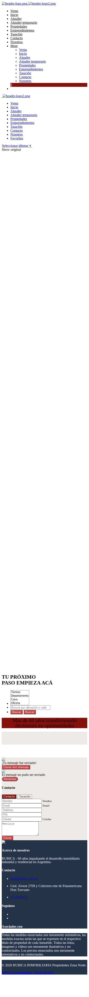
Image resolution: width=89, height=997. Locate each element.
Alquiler (16, 19)
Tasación (16, 34)
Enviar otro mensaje (16, 767)
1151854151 (18, 897)
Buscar (16, 712)
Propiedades (18, 26)
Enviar (7, 838)
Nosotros (16, 42)
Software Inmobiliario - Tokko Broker (28, 972)
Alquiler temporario (23, 22)
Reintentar (9, 779)
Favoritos (16, 138)
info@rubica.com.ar (24, 878)
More (14, 46)
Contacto (16, 38)
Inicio (14, 15)
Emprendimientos (22, 30)
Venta (14, 11)
